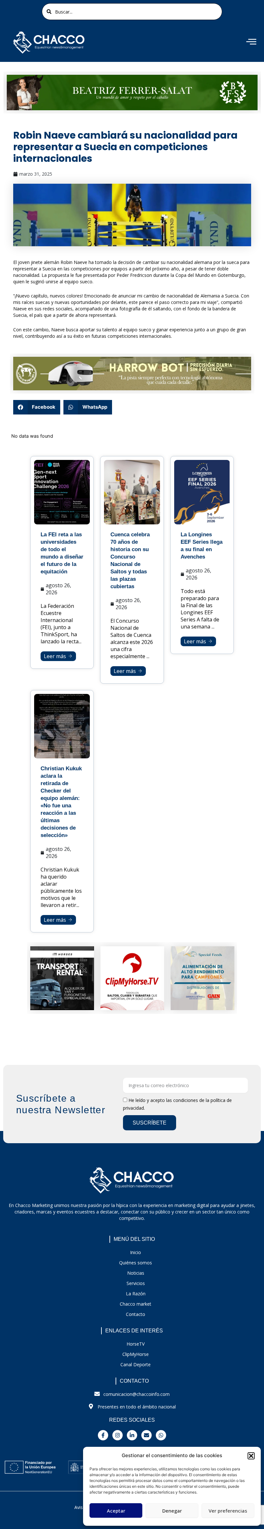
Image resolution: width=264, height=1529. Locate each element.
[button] (251, 1456)
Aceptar (116, 1510)
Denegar (172, 1510)
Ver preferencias (228, 1510)
